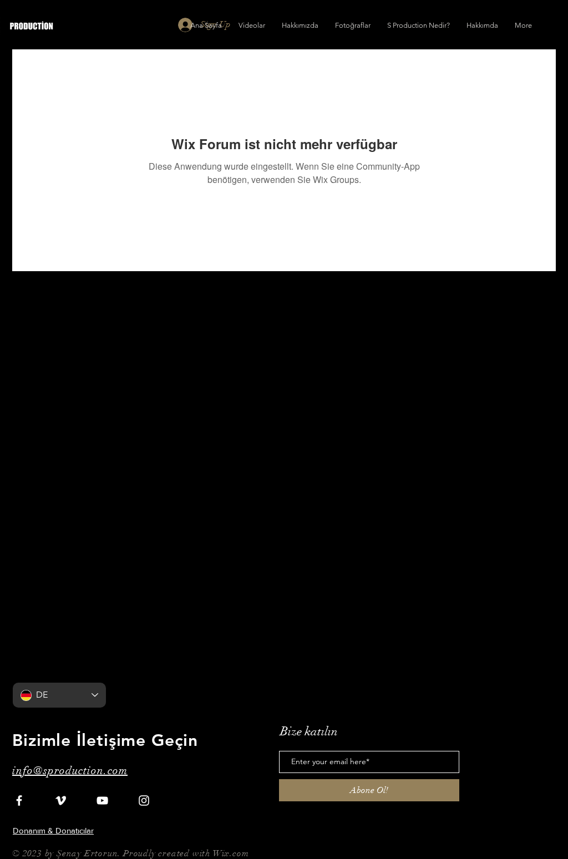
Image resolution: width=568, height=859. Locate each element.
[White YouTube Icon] (102, 800)
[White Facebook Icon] (19, 800)
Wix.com (231, 853)
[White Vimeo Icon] (61, 800)
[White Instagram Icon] (144, 800)
